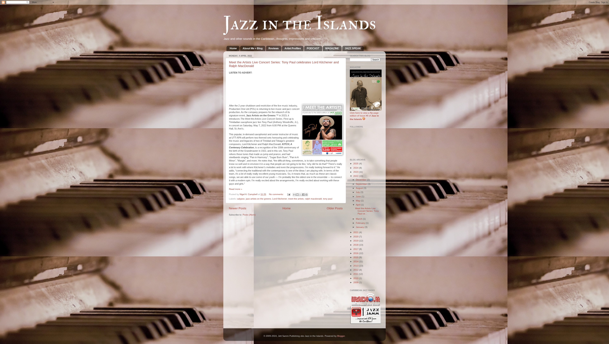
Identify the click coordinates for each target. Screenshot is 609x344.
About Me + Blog (253, 48)
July (358, 192)
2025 (356, 163)
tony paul (327, 199)
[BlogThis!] (297, 194)
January (360, 227)
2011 (356, 274)
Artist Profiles (293, 48)
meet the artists (296, 199)
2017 (356, 249)
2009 (356, 282)
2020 (356, 236)
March (359, 219)
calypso (241, 199)
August (359, 188)
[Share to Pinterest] (306, 194)
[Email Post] (288, 194)
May (358, 200)
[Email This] (294, 194)
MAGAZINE (332, 48)
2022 (356, 176)
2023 (356, 172)
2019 (356, 241)
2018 (356, 245)
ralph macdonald (313, 199)
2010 (356, 278)
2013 (356, 266)
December (361, 180)
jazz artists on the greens (258, 199)
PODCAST (313, 48)
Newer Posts (237, 208)
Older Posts (335, 208)
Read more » (235, 189)
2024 (356, 168)
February (361, 223)
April (358, 205)
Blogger (341, 336)
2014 (356, 261)
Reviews (273, 48)
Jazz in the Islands (299, 23)
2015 (356, 257)
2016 (356, 253)
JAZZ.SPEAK (353, 48)
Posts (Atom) (249, 215)
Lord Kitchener (279, 199)
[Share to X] (300, 194)
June (358, 196)
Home (233, 48)
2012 (356, 270)
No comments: (276, 194)
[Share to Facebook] (303, 194)
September (362, 184)
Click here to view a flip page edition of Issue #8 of (364, 116)
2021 (356, 232)
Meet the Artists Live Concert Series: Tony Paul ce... (367, 211)
